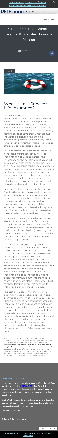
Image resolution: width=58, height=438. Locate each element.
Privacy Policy (9, 419)
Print (9, 71)
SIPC (30, 386)
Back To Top (46, 428)
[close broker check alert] (54, 2)
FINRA (23, 386)
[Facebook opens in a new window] (52, 55)
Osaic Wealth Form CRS (13, 378)
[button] (49, 19)
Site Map (21, 419)
